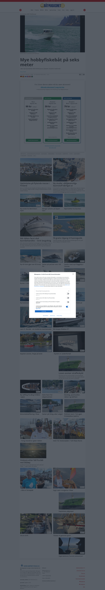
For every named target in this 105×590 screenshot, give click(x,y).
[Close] (73, 274)
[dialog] (52, 295)
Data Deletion (45, 315)
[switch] (67, 293)
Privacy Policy (59, 315)
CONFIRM (44, 311)
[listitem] (52, 291)
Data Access (52, 315)
